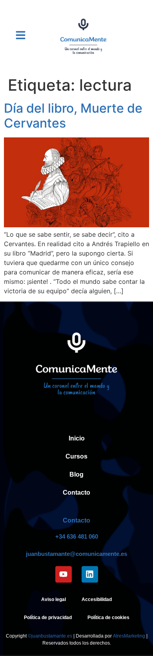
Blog (76, 474)
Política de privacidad (48, 617)
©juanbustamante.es (50, 636)
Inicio (77, 438)
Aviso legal (53, 599)
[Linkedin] (90, 574)
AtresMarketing (129, 636)
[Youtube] (63, 574)
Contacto (76, 492)
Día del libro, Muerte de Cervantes (73, 116)
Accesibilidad (97, 599)
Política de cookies (108, 617)
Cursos (76, 456)
